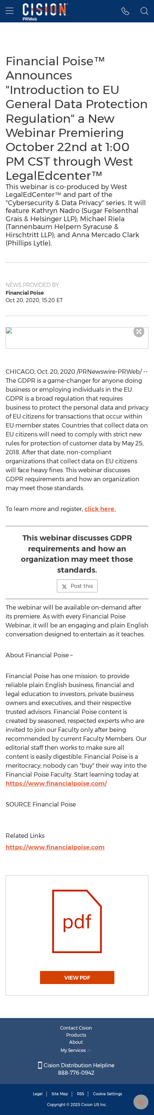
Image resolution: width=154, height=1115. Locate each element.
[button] (77, 330)
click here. (100, 509)
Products (76, 1035)
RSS (80, 1093)
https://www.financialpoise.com (55, 847)
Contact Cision (76, 1028)
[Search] (144, 11)
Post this (82, 586)
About (76, 1042)
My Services (74, 1050)
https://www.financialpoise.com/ (56, 783)
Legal (38, 1093)
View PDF (77, 977)
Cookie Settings (107, 1093)
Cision (87, 1104)
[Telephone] (125, 11)
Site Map (60, 1093)
